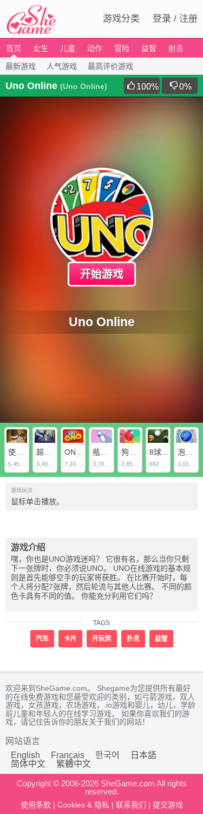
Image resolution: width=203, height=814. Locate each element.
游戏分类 (121, 19)
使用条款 (36, 804)
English (25, 755)
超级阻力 (51, 452)
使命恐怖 (23, 452)
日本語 (143, 755)
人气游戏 (62, 66)
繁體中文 (73, 763)
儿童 (67, 48)
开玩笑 (102, 639)
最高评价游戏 (110, 66)
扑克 (133, 639)
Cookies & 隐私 (83, 804)
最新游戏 (20, 66)
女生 (40, 48)
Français (67, 755)
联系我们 (131, 804)
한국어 (107, 755)
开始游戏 (101, 274)
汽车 (42, 639)
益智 (148, 48)
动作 (94, 48)
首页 (13, 48)
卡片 (70, 639)
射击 (176, 48)
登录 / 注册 (175, 19)
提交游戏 (168, 804)
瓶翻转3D (109, 452)
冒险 (121, 48)
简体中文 (28, 763)
